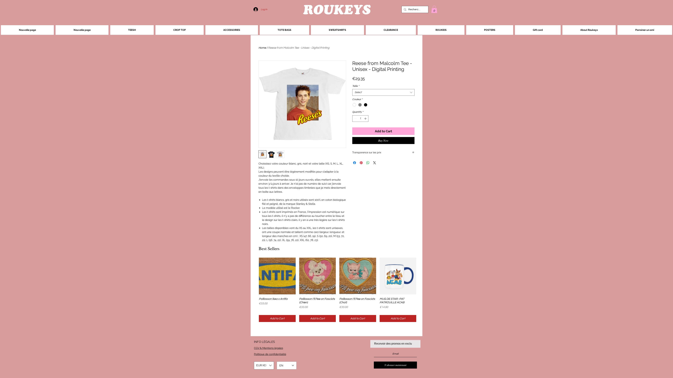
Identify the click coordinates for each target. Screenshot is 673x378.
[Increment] (365, 118)
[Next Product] (421, 276)
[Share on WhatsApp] (368, 163)
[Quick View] (277, 276)
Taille (355, 86)
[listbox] (264, 365)
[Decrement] (355, 118)
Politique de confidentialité (270, 354)
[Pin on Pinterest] (361, 163)
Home (262, 47)
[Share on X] (374, 163)
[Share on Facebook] (354, 163)
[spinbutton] (360, 118)
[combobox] (383, 92)
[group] (337, 289)
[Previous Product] (254, 276)
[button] (434, 9)
